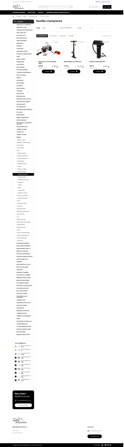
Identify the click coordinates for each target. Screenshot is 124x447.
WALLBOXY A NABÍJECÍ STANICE (24, 54)
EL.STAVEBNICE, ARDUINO (23, 283)
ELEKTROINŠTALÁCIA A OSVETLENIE (22, 297)
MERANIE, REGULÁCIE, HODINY (24, 277)
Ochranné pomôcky (21, 227)
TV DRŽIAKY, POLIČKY (22, 313)
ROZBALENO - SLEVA (21, 27)
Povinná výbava (21, 190)
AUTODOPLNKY (20, 131)
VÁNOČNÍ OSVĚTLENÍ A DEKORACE (25, 30)
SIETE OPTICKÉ (20, 93)
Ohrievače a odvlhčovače (22, 195)
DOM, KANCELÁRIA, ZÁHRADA (23, 101)
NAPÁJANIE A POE (21, 96)
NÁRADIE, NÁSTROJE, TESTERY (24, 99)
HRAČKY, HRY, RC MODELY (22, 267)
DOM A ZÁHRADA (20, 67)
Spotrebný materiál (21, 153)
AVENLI (18, 56)
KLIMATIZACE (20, 43)
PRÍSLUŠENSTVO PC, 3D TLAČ (23, 264)
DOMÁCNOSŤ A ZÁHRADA (22, 272)
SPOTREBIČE (20, 85)
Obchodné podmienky (26, 1)
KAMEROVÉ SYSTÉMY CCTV (23, 310)
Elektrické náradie (21, 224)
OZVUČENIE (19, 261)
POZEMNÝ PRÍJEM (21, 300)
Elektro (18, 200)
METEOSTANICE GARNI (22, 126)
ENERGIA (19, 77)
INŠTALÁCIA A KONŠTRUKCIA (23, 253)
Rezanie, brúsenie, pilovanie (23, 235)
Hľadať (71, 6)
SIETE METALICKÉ (21, 104)
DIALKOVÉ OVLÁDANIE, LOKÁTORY (25, 256)
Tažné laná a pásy (22, 177)
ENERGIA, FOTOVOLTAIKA (22, 251)
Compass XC (20, 206)
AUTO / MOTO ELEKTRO (22, 290)
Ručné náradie (20, 145)
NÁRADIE (19, 137)
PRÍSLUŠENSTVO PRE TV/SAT (23, 302)
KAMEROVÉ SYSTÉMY (22, 129)
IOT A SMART (20, 112)
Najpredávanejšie (42, 35)
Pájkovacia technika (21, 219)
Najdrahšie (63, 35)
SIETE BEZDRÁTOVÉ (21, 106)
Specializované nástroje (22, 198)
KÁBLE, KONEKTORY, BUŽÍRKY (23, 245)
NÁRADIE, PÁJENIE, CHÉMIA (23, 280)
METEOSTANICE (20, 83)
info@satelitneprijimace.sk (24, 400)
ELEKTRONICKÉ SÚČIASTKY (23, 243)
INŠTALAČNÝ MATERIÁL (22, 69)
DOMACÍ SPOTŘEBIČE (22, 40)
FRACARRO (19, 46)
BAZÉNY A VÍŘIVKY (21, 59)
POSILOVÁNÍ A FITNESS (22, 51)
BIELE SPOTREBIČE (21, 331)
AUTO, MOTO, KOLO (21, 35)
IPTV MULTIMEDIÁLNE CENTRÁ (24, 326)
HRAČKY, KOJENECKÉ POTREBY (24, 329)
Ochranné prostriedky (22, 203)
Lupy (18, 216)
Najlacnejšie (53, 35)
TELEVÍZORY (19, 91)
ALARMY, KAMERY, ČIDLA (22, 259)
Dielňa (18, 150)
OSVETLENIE (20, 269)
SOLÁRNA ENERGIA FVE (22, 324)
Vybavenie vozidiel (21, 171)
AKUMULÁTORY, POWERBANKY (24, 316)
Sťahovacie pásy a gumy (23, 179)
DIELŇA (18, 318)
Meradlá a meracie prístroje (23, 211)
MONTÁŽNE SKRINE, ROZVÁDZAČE (24, 109)
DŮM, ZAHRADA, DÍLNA (22, 38)
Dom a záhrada (20, 147)
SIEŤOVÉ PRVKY (20, 308)
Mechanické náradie (21, 208)
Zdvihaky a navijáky (21, 169)
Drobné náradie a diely (22, 237)
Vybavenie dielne (20, 214)
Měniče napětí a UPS (21, 32)
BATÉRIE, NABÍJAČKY (21, 120)
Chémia (19, 187)
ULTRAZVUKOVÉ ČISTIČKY (23, 288)
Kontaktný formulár (23, 405)
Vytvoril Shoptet (96, 445)
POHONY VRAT (20, 48)
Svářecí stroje (20, 240)
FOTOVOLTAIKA (20, 64)
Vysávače (20, 184)
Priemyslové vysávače (22, 192)
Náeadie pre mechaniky (22, 155)
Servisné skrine (20, 161)
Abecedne (71, 35)
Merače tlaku (20, 182)
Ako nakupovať (16, 1)
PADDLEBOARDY (20, 61)
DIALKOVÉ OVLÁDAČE (22, 305)
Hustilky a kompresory (23, 174)
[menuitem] (19, 12)
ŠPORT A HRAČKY (21, 88)
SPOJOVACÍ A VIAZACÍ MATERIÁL (24, 285)
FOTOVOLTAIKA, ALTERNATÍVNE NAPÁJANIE (24, 123)
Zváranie (19, 166)
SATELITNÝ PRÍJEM (21, 75)
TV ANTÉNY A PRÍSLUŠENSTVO (24, 72)
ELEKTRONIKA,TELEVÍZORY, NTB (24, 321)
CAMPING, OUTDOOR (21, 134)
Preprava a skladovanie (22, 158)
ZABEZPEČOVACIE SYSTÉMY (23, 334)
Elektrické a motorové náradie (23, 142)
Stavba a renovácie (21, 139)
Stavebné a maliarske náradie (23, 232)
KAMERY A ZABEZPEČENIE (23, 117)
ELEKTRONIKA (20, 80)
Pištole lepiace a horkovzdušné (24, 222)
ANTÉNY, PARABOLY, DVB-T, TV (24, 248)
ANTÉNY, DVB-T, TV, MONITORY (24, 24)
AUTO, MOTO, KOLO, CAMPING (23, 275)
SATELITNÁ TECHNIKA (22, 293)
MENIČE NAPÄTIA (21, 114)
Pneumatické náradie (22, 163)
